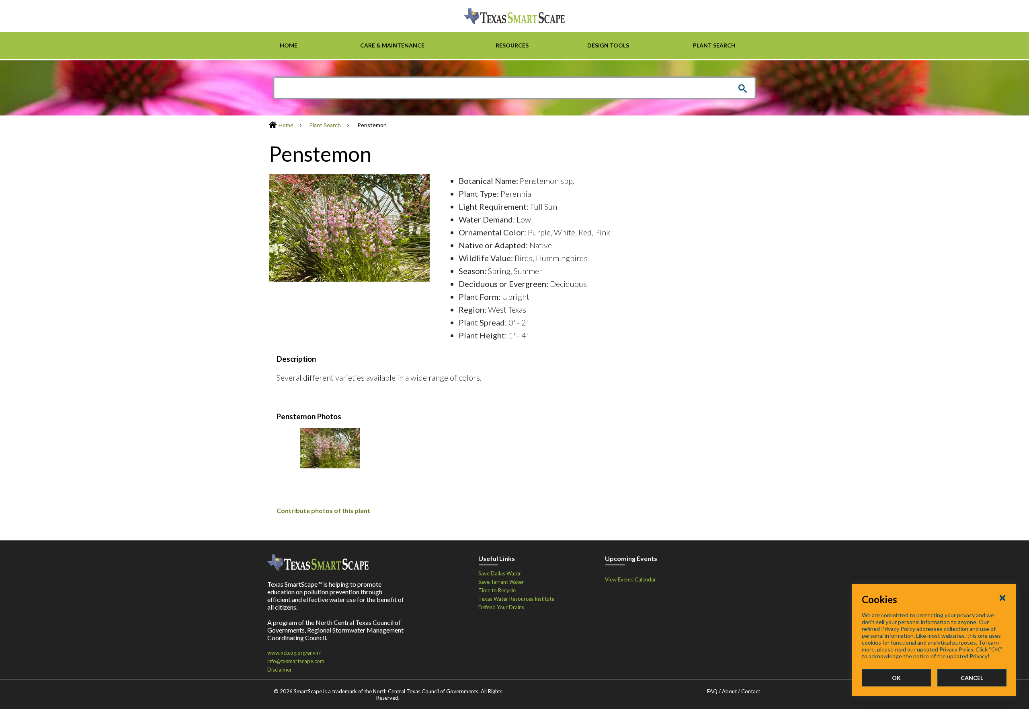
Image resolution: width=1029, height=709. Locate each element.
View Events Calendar (630, 579)
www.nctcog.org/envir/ (294, 652)
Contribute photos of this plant (323, 510)
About (729, 691)
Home (286, 125)
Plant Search (325, 125)
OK (896, 677)
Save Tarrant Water (501, 582)
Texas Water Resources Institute (516, 599)
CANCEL (972, 677)
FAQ (712, 691)
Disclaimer (279, 669)
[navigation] (514, 45)
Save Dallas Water (499, 573)
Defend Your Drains (501, 607)
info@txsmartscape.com (295, 661)
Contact (750, 691)
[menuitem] (288, 45)
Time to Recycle (497, 590)
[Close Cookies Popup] (1002, 598)
